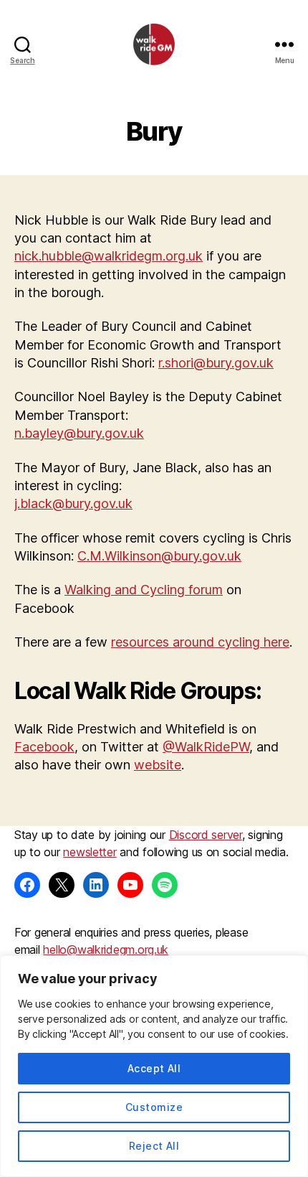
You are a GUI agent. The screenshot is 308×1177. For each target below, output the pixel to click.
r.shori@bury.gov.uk (216, 362)
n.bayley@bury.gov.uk (79, 433)
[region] (154, 1066)
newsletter (89, 852)
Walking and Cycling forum (143, 589)
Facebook (44, 746)
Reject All (154, 1146)
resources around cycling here (200, 642)
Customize (154, 1107)
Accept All (154, 1068)
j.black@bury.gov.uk (73, 503)
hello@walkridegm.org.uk (105, 949)
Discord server (205, 834)
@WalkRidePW (206, 746)
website (157, 764)
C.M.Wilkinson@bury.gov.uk (159, 555)
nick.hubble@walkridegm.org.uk (108, 255)
